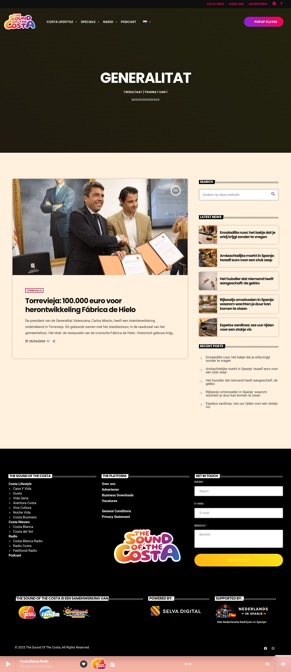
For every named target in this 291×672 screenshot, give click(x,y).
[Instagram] (274, 4)
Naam (198, 482)
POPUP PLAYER (263, 22)
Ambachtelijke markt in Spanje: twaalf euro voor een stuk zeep (247, 258)
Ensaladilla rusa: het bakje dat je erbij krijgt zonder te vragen (247, 234)
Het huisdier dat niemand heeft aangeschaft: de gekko (246, 281)
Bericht (200, 526)
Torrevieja (34, 290)
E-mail (199, 504)
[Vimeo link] (19, 22)
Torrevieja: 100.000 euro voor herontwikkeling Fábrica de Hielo (80, 305)
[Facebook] (281, 4)
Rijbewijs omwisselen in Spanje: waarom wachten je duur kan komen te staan (247, 304)
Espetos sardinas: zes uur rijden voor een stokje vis (247, 327)
